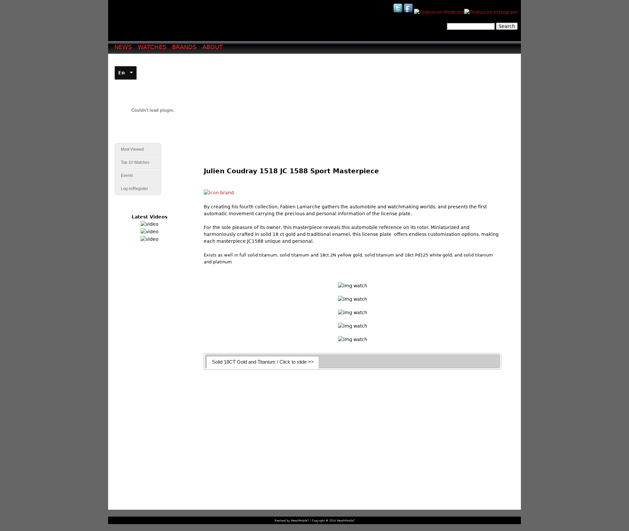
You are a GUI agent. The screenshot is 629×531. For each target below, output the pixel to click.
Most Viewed (132, 149)
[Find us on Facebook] (409, 12)
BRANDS (184, 47)
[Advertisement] (355, 105)
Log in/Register (134, 188)
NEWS (123, 47)
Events (124, 175)
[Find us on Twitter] (398, 12)
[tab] (262, 362)
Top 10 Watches (135, 162)
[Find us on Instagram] (491, 12)
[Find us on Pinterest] (439, 12)
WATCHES (152, 47)
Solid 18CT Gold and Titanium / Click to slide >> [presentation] (263, 362)
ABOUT (212, 47)
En (121, 72)
